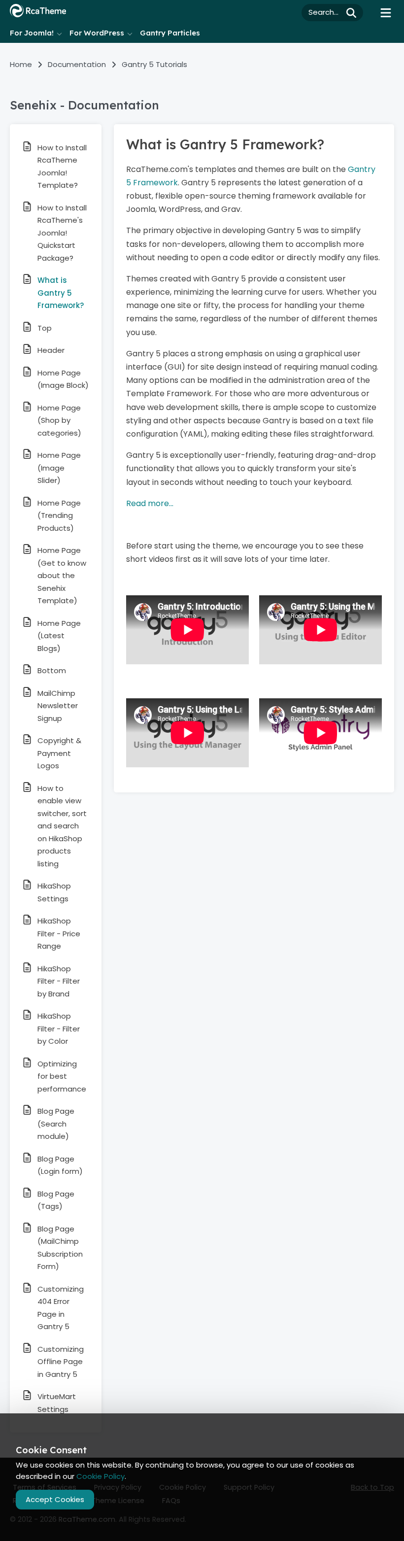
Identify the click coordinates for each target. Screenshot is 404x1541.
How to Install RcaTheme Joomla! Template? (62, 166)
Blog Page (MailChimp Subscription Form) (60, 1248)
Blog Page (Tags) (55, 1200)
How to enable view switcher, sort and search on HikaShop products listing (62, 826)
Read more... (149, 503)
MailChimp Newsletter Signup (57, 705)
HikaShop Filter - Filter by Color (58, 1028)
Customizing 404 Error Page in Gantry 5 (60, 1308)
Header (51, 350)
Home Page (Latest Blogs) (59, 635)
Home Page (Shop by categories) (59, 420)
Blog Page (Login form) (60, 1165)
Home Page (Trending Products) (59, 515)
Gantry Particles (170, 32)
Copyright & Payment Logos (59, 753)
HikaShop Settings (54, 892)
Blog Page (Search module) (55, 1123)
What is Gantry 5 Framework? (60, 292)
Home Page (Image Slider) (59, 467)
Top (44, 328)
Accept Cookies (55, 1499)
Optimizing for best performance (61, 1076)
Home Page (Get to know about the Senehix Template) (61, 575)
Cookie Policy (100, 1476)
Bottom (51, 670)
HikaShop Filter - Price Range (58, 933)
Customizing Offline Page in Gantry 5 (60, 1361)
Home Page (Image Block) (63, 379)
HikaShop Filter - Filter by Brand (58, 981)
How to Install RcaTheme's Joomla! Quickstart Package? (62, 233)
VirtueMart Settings (56, 1402)
